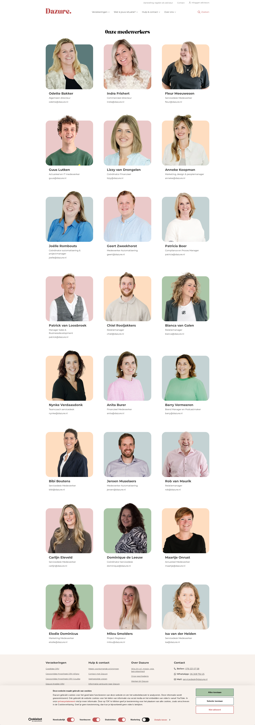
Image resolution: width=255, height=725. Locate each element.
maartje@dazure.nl (175, 566)
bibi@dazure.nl (57, 489)
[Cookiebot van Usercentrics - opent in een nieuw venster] (35, 720)
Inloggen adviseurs (200, 2)
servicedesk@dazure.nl (195, 679)
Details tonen (160, 720)
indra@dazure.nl (115, 102)
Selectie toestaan (215, 701)
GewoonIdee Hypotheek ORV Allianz (62, 674)
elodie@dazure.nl (58, 642)
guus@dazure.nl (57, 178)
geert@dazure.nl (116, 254)
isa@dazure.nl (172, 642)
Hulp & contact (150, 12)
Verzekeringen (99, 12)
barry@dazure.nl (173, 413)
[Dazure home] (58, 11)
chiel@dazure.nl (115, 334)
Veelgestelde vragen (97, 679)
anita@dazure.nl (115, 413)
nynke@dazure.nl (58, 413)
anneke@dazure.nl (175, 178)
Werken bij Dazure (139, 681)
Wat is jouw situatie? (125, 12)
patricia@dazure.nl (175, 254)
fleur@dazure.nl (173, 102)
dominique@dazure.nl (119, 566)
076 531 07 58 (192, 668)
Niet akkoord (215, 710)
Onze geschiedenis (140, 676)
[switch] (96, 720)
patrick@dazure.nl (58, 337)
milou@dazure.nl (116, 642)
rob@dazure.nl (173, 489)
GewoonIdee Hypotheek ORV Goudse (63, 679)
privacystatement (66, 701)
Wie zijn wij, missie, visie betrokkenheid (142, 670)
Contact (181, 3)
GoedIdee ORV (52, 669)
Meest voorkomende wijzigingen (103, 669)
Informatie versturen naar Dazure (104, 684)
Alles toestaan (214, 692)
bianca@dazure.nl (174, 334)
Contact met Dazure (97, 674)
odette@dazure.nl (58, 102)
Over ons (169, 12)
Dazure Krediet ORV (55, 684)
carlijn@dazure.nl (58, 566)
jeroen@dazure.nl (116, 489)
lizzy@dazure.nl (115, 178)
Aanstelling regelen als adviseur (158, 3)
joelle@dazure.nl (57, 257)
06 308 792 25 (197, 674)
